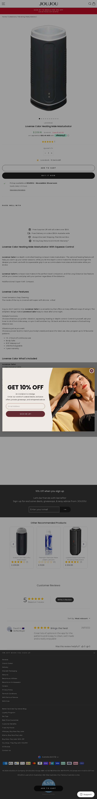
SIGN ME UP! (25, 414)
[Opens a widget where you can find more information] (85, 794)
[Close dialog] (92, 371)
